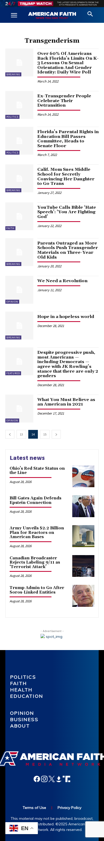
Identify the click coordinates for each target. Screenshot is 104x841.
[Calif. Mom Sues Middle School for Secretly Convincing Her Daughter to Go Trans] (19, 178)
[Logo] (52, 15)
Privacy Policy (69, 807)
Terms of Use (34, 807)
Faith (10, 228)
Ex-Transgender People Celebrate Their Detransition (64, 100)
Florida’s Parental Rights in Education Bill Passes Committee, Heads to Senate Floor (68, 139)
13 (21, 434)
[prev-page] (9, 434)
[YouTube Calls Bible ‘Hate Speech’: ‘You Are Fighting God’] (19, 216)
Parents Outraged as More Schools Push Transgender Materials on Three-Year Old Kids (67, 250)
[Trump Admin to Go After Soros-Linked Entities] (83, 596)
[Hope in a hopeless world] (19, 325)
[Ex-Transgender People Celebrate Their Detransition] (19, 105)
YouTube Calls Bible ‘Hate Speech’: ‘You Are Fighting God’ (66, 212)
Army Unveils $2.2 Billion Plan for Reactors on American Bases (37, 532)
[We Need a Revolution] (19, 290)
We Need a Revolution (62, 281)
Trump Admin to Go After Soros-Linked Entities (37, 590)
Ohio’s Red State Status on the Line (37, 471)
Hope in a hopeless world (65, 316)
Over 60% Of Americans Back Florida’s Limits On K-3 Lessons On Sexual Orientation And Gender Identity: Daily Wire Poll (68, 63)
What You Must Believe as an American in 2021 (66, 402)
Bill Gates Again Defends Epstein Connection (35, 500)
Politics (12, 117)
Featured (13, 373)
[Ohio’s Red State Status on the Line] (83, 476)
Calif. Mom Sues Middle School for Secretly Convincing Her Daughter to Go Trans (65, 176)
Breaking (13, 74)
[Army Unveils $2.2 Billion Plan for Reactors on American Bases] (83, 536)
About (20, 726)
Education (26, 696)
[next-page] (56, 434)
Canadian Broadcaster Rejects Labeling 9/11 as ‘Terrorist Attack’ (35, 562)
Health (21, 690)
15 (44, 434)
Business (24, 719)
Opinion (12, 301)
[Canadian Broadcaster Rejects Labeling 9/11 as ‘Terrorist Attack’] (83, 566)
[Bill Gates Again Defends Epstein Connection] (83, 506)
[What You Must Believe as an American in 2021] (19, 408)
